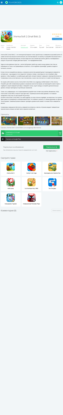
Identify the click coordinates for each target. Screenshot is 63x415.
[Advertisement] (31, 17)
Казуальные (24, 47)
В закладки (58, 39)
